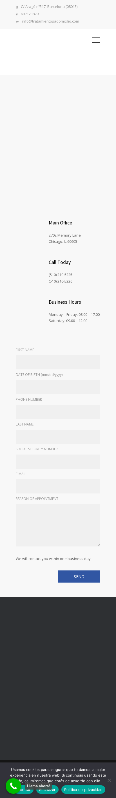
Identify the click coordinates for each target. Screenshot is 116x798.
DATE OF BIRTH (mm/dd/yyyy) (39, 374)
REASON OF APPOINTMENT (37, 498)
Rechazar (47, 789)
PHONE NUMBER (29, 399)
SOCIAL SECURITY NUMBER (37, 449)
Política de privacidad (83, 789)
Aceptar (23, 789)
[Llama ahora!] (13, 786)
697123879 (30, 14)
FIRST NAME (25, 349)
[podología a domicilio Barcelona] (54, 52)
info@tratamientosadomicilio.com (50, 21)
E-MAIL (21, 473)
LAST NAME (25, 424)
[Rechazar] (109, 780)
